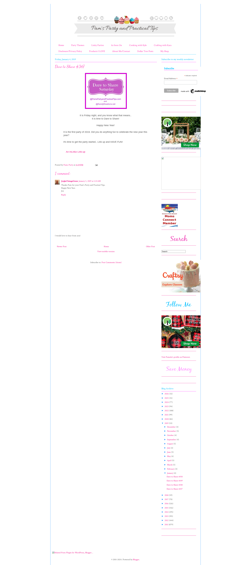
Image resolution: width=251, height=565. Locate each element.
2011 (167, 524)
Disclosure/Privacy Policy (70, 51)
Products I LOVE (97, 51)
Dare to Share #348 (175, 485)
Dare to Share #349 (175, 480)
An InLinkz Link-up (75, 152)
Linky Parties (97, 45)
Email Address (170, 78)
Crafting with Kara (162, 45)
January (170, 473)
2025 (167, 398)
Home (61, 45)
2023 (167, 406)
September (172, 439)
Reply (63, 194)
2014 (167, 512)
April (169, 460)
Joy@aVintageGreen (69, 181)
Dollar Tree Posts (145, 51)
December (171, 427)
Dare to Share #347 (175, 489)
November (171, 431)
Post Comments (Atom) (112, 262)
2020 (167, 419)
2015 (167, 508)
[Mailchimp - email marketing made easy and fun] (193, 93)
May (169, 456)
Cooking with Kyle (138, 45)
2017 (167, 499)
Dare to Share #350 (175, 476)
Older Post (150, 246)
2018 (167, 495)
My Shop (164, 51)
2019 (167, 423)
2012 (167, 520)
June (169, 452)
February (171, 469)
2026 (167, 393)
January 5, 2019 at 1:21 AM (90, 181)
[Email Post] (96, 165)
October (170, 435)
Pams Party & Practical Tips (60, 10)
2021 (167, 414)
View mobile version (106, 251)
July (169, 448)
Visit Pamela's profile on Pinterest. (175, 357)
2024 (167, 402)
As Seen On (116, 45)
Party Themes (77, 45)
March (170, 464)
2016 (167, 503)
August (170, 443)
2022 (167, 410)
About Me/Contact (121, 51)
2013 (167, 516)
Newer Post (62, 246)
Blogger (136, 559)
